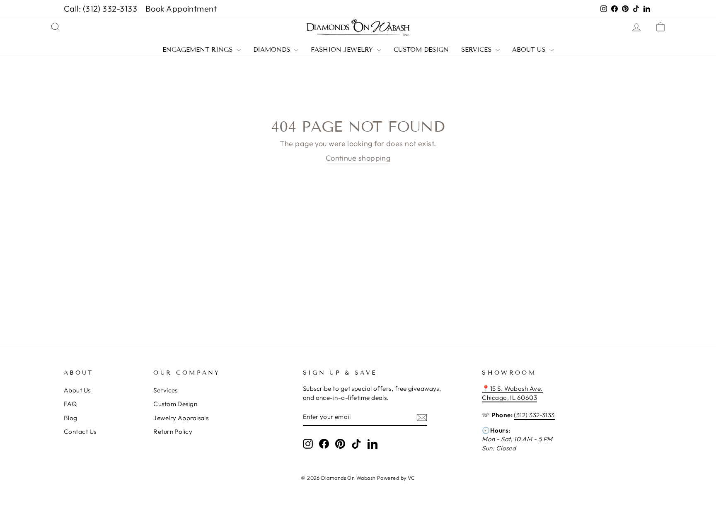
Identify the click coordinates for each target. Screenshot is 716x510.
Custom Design (421, 50)
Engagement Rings (198, 50)
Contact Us (80, 431)
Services (477, 50)
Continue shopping (358, 158)
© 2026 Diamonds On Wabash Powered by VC (358, 477)
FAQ (70, 404)
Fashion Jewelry (343, 50)
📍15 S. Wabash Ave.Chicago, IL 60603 (512, 393)
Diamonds (272, 50)
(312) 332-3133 (534, 415)
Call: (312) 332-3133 (100, 8)
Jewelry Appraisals (180, 418)
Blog (70, 418)
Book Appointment (181, 8)
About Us (529, 50)
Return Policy (172, 431)
